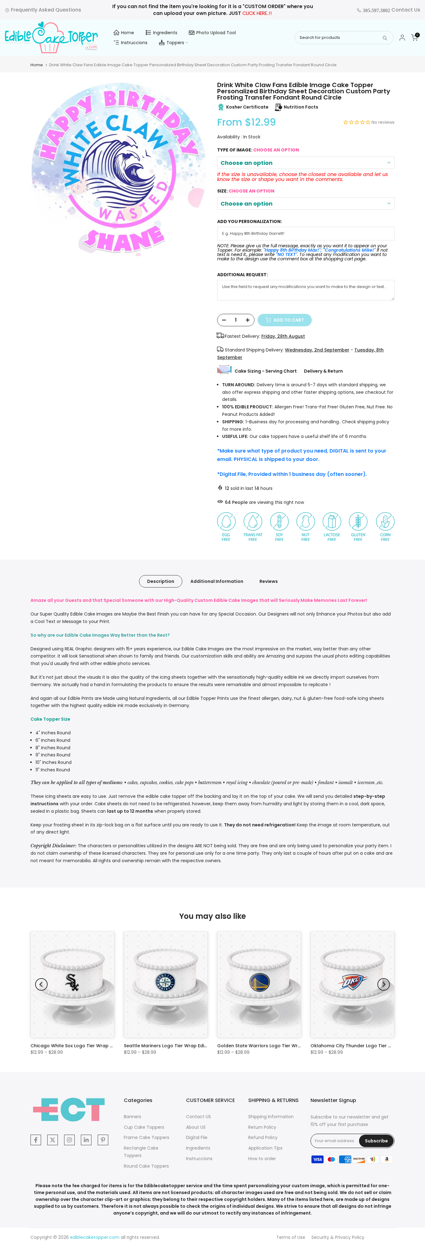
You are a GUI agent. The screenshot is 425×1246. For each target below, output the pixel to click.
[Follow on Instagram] (69, 1140)
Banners (132, 1116)
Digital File (197, 1137)
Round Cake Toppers (146, 1166)
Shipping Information (271, 1116)
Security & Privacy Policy (337, 1237)
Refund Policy (263, 1137)
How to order (262, 1158)
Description (160, 581)
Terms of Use (290, 1237)
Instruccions (134, 43)
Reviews (268, 581)
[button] (357, 122)
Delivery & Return (323, 371)
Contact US (198, 1116)
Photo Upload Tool (216, 33)
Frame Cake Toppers (146, 1137)
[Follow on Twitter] (52, 1140)
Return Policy (262, 1127)
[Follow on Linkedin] (86, 1140)
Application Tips (265, 1148)
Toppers (175, 43)
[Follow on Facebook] (35, 1140)
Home (127, 33)
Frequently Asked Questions (45, 9)
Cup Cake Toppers (144, 1127)
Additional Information (216, 581)
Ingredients (165, 33)
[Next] (383, 984)
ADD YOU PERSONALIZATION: (249, 222)
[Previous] (41, 984)
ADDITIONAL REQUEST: (242, 275)
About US (196, 1127)
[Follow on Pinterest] (103, 1140)
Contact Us (391, 9)
